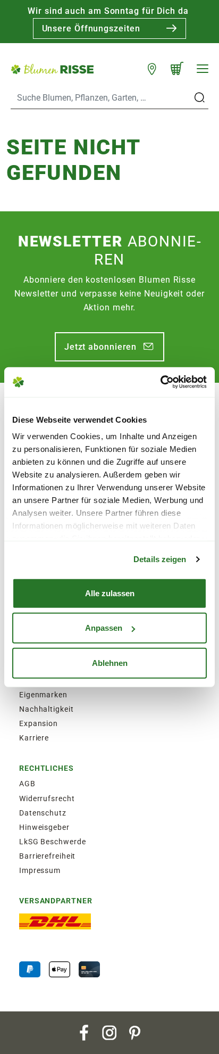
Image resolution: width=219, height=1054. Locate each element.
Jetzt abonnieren (100, 347)
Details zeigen (159, 559)
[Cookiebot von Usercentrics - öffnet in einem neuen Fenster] (160, 382)
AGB (27, 783)
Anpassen (103, 627)
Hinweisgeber (44, 827)
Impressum (40, 870)
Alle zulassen (109, 592)
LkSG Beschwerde (52, 841)
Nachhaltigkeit (46, 709)
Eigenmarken (43, 694)
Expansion (38, 723)
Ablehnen (110, 662)
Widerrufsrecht (47, 798)
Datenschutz (42, 813)
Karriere (34, 738)
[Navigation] (202, 68)
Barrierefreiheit (47, 856)
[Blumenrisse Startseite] (52, 68)
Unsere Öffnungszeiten (91, 28)
